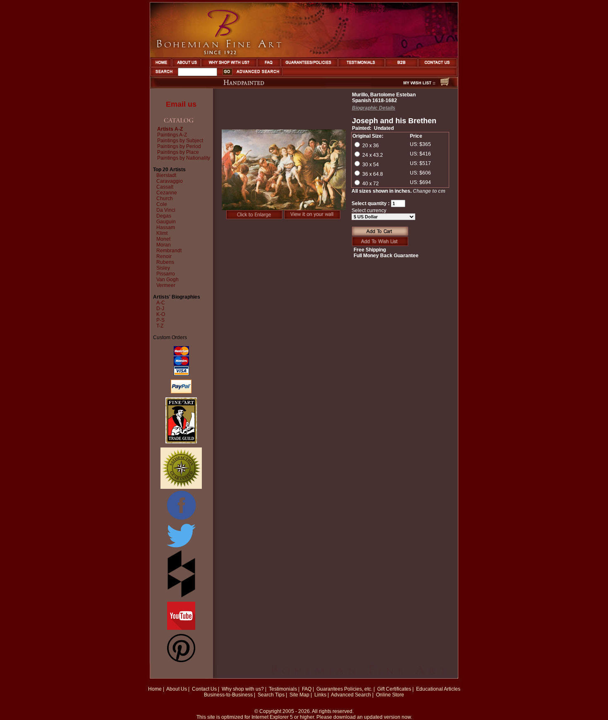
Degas (163, 216)
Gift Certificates (394, 689)
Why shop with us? (243, 689)
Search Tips (271, 695)
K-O (160, 314)
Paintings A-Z (172, 135)
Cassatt (164, 187)
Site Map (299, 695)
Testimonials (283, 689)
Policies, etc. (358, 689)
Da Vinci (165, 210)
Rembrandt (169, 251)
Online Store (390, 695)
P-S (160, 320)
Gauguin (166, 222)
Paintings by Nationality (183, 158)
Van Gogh (167, 279)
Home (155, 689)
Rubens (165, 262)
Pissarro (165, 274)
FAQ (306, 689)
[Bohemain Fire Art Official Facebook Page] (181, 519)
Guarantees (329, 689)
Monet (163, 239)
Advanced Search (351, 695)
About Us (176, 689)
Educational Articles (438, 689)
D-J (160, 308)
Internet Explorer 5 (272, 717)
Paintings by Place (178, 152)
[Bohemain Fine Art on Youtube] (181, 628)
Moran (163, 245)
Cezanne (166, 193)
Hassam (165, 227)
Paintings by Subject (180, 141)
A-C (160, 303)
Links (320, 695)
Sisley (163, 268)
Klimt (162, 233)
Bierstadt (166, 175)
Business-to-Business (228, 695)
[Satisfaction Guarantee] (181, 487)
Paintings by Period (179, 146)
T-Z (159, 326)
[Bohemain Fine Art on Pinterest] (181, 660)
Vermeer (165, 285)
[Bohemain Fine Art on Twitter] (181, 548)
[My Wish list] (404, 86)
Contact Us (204, 689)
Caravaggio (169, 181)
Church (164, 198)
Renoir (164, 256)
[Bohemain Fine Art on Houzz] (181, 596)
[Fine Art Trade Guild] (181, 442)
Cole (161, 204)
